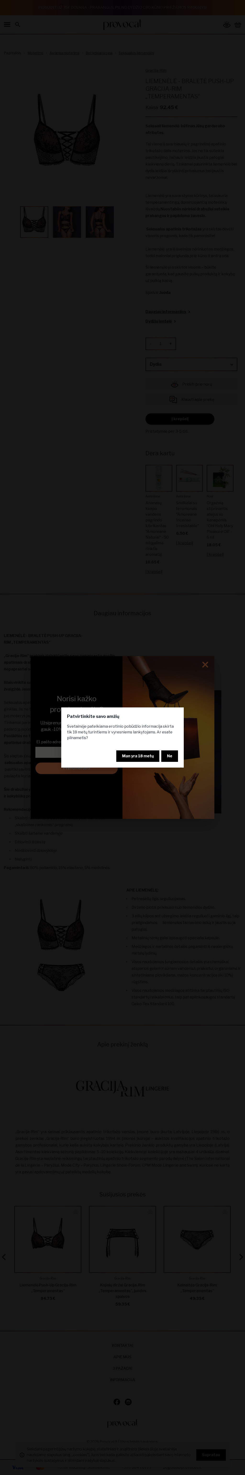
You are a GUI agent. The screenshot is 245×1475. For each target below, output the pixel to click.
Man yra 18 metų (138, 756)
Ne (169, 756)
